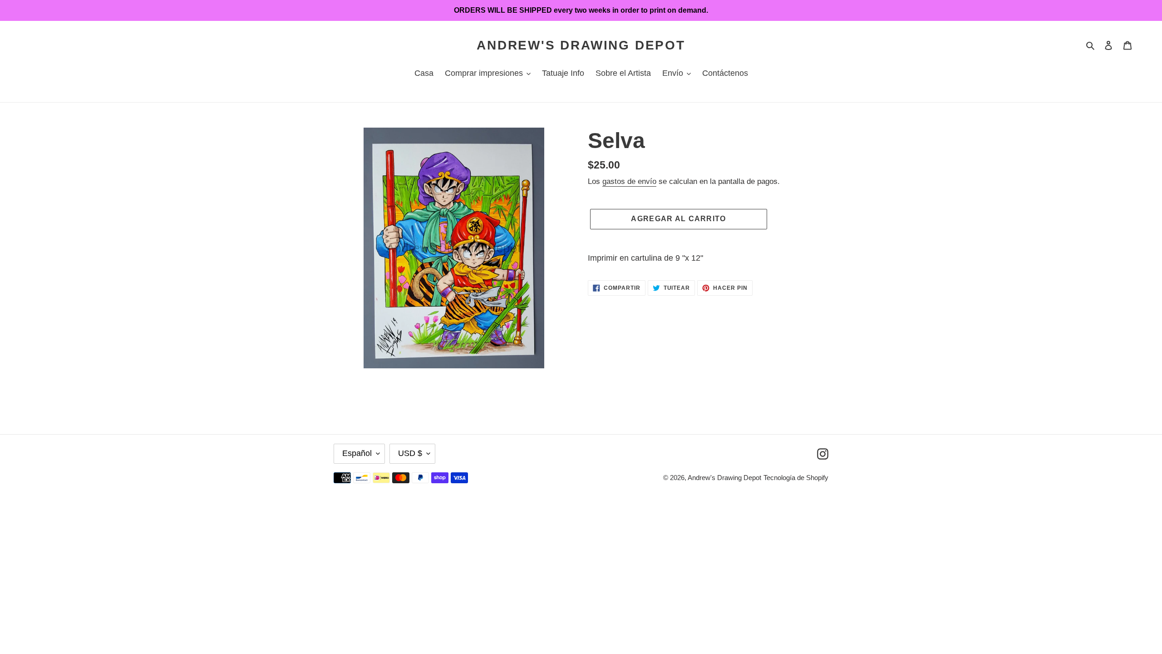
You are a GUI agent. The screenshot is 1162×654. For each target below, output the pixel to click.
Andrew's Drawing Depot (581, 45)
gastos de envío (629, 181)
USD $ (410, 453)
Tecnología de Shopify (795, 477)
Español (357, 453)
